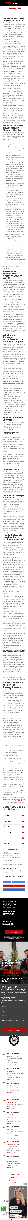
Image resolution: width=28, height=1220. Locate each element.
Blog (14, 1182)
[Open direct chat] (24, 1184)
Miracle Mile (20, 802)
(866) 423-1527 (10, 1079)
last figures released (11, 692)
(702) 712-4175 (10, 1138)
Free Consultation (14, 932)
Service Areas (14, 1181)
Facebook (15, 890)
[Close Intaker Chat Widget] (26, 1184)
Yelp (14, 886)
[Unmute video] (18, 1199)
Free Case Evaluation (14, 1030)
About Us (14, 1177)
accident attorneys (17, 71)
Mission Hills (16, 801)
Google (15, 882)
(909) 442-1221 (10, 1152)
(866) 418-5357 (10, 1108)
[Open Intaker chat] (11, 1219)
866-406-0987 (11, 980)
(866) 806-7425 (15, 8)
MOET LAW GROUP (9, 852)
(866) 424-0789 (11, 1065)
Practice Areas (14, 1174)
